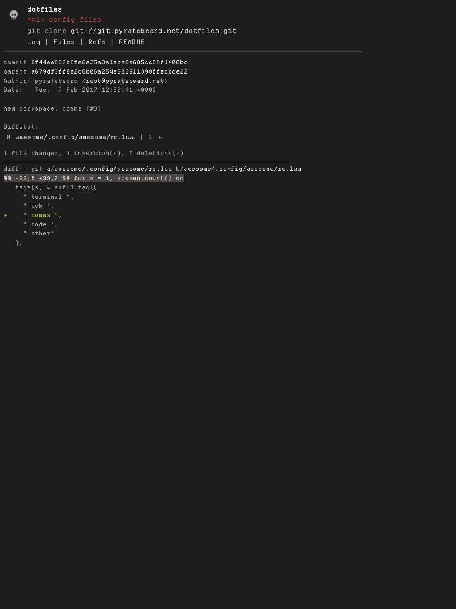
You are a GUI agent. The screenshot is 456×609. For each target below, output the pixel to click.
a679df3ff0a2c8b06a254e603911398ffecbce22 (109, 71)
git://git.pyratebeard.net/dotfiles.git (153, 31)
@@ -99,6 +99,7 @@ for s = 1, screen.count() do (94, 178)
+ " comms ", (33, 215)
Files (64, 42)
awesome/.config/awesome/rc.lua (75, 137)
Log (33, 42)
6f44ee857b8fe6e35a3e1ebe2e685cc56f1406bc (109, 62)
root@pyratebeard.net (125, 81)
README (132, 42)
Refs (97, 42)
